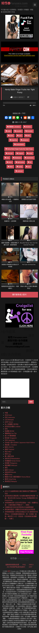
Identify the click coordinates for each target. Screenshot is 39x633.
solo (8, 157)
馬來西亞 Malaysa (11, 481)
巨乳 (6, 429)
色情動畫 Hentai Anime (12, 461)
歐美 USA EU (9, 447)
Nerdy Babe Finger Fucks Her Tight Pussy (19, 149)
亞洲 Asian (8, 415)
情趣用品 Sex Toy (11, 433)
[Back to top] (33, 627)
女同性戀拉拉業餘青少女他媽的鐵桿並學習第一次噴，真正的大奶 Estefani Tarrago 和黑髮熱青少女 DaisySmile (21, 498)
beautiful (18, 131)
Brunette (29, 131)
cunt (20, 135)
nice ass (10, 153)
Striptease (18, 157)
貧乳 (6, 468)
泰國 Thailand (9, 449)
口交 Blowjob (9, 420)
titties (11, 166)
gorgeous (25, 140)
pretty (30, 153)
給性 (9, 571)
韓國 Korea (8, 474)
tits (30, 162)
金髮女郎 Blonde (10, 472)
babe (9, 131)
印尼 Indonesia (10, 417)
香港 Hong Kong (10, 479)
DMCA (31, 564)
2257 (30, 567)
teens (10, 162)
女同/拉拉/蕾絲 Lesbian (12, 426)
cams (11, 135)
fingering (14, 140)
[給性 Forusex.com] (16, 4)
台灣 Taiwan (9, 422)
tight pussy (21, 162)
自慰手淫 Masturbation (12, 458)
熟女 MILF (8, 452)
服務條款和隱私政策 (12, 564)
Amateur (28, 126)
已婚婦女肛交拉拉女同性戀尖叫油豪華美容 (19, 507)
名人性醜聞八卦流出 (11, 424)
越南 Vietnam (9, 470)
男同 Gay (8, 454)
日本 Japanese (10, 440)
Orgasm (20, 153)
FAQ (24, 564)
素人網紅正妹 (9, 456)
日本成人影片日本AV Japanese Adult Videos (20, 442)
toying (20, 166)
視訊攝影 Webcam (11, 465)
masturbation (20, 144)
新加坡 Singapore (11, 438)
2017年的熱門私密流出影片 (16, 567)
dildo (28, 135)
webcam (19, 171)
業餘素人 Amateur (14, 126)
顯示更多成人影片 (19, 295)
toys (29, 166)
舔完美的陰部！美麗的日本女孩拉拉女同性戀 (20, 509)
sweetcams (30, 157)
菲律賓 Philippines (11, 463)
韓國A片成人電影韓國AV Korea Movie (17, 477)
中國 (6, 413)
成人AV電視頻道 (10, 436)
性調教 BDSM (9, 431)
